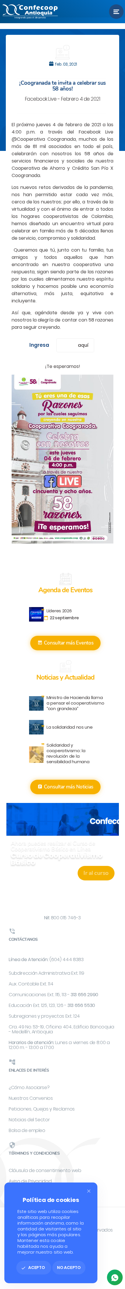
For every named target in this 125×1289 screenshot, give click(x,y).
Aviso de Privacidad (30, 1181)
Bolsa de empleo (27, 1130)
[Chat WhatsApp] (115, 1277)
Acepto (33, 1267)
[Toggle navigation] (116, 11)
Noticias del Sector (29, 1119)
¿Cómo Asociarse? (29, 1087)
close (89, 1191)
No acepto (69, 1267)
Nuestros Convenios (31, 1098)
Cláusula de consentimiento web (45, 1170)
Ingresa (39, 345)
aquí (82, 345)
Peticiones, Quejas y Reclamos (42, 1108)
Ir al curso (96, 873)
